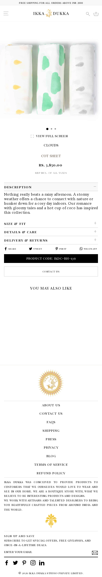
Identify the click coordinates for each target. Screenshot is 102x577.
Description (18, 186)
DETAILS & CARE (20, 231)
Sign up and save (19, 536)
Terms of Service (51, 464)
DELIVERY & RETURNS (26, 240)
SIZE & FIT (15, 223)
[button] (5, 298)
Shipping (50, 430)
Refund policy (51, 472)
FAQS (51, 421)
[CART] (96, 14)
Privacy (51, 447)
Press (51, 438)
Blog (51, 455)
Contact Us (51, 271)
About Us (51, 404)
